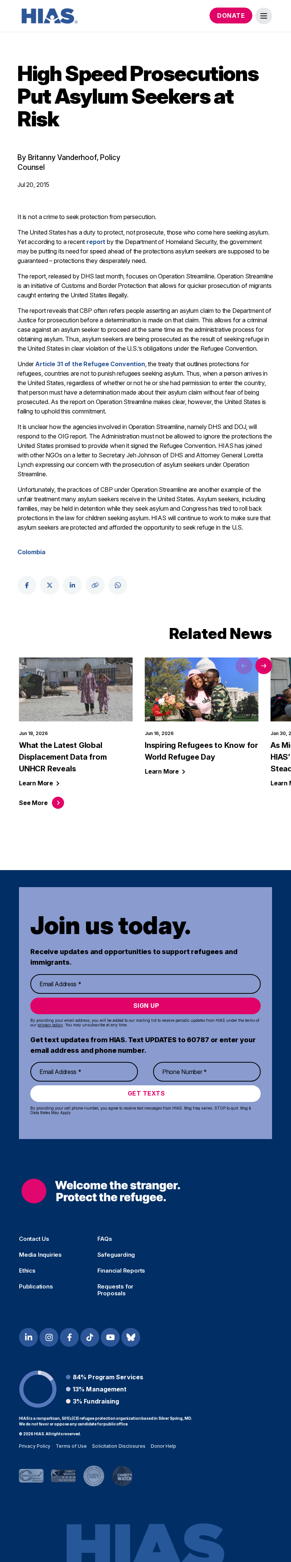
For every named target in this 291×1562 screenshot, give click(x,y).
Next (263, 665)
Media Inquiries (40, 1254)
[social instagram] (48, 1337)
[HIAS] (101, 1191)
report (95, 242)
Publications (36, 1286)
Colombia (31, 552)
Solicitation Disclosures (118, 1446)
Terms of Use (71, 1446)
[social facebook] (26, 585)
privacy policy (50, 1025)
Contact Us (34, 1239)
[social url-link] (95, 585)
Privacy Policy (34, 1446)
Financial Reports (121, 1270)
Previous (244, 665)
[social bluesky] (130, 1337)
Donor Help (164, 1446)
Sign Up (146, 1005)
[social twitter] (49, 585)
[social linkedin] (72, 585)
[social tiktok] (89, 1337)
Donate (231, 15)
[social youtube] (110, 1337)
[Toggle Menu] (263, 16)
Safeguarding (116, 1254)
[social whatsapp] (117, 585)
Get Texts (146, 1093)
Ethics (27, 1270)
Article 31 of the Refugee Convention (90, 364)
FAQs (104, 1239)
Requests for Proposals (115, 1290)
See (33, 803)
